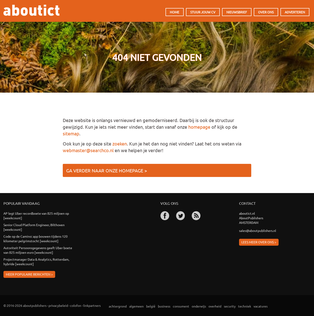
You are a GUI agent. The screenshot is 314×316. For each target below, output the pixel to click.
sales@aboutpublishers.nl (257, 230)
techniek (244, 306)
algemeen (136, 306)
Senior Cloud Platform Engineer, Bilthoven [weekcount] (34, 227)
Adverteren (295, 12)
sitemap (71, 133)
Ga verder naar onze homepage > (106, 170)
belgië (150, 306)
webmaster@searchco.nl (88, 150)
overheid (214, 306)
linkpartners (92, 305)
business (164, 306)
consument (181, 306)
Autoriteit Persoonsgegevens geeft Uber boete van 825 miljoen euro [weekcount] (37, 250)
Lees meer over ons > (258, 242)
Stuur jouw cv (202, 12)
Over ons (266, 12)
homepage (199, 127)
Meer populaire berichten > (29, 274)
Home (174, 12)
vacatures (261, 306)
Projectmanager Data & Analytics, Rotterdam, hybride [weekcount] (36, 261)
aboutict (31, 10)
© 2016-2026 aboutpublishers (24, 305)
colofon (75, 305)
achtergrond (118, 306)
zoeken (119, 143)
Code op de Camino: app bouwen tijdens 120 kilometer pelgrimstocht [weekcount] (35, 238)
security (230, 306)
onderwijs (199, 306)
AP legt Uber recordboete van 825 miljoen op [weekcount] (36, 215)
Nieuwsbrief (236, 12)
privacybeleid (58, 305)
